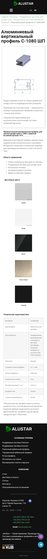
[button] (11, 10)
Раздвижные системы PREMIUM (28, 19)
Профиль (5, 22)
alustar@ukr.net (24, 527)
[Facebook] (30, 501)
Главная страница (9, 17)
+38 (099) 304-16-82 (21, 522)
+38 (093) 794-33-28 (21, 520)
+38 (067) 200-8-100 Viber (23, 517)
